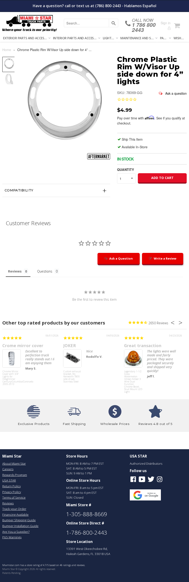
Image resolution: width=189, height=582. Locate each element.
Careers (7, 469)
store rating (33, 565)
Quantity (125, 169)
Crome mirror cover (22, 345)
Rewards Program (14, 475)
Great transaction (142, 345)
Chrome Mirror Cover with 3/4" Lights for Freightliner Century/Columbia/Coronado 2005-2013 (12, 378)
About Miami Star (14, 463)
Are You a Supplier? (16, 532)
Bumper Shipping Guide (19, 520)
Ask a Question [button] (121, 258)
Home (6, 49)
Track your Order (14, 509)
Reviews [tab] (15, 271)
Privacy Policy (11, 492)
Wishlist (180, 38)
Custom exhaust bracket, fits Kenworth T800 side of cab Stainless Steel (72, 376)
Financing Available (15, 514)
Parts (164, 38)
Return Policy (11, 486)
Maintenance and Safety (138, 38)
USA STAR (9, 480)
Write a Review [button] (165, 258)
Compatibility (19, 190)
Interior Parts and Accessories (76, 38)
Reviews (8, 503)
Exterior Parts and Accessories (26, 38)
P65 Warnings (11, 537)
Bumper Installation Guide (20, 526)
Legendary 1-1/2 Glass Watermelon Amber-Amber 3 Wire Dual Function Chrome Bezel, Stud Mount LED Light (133, 379)
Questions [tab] (44, 271)
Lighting (109, 38)
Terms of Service (14, 497)
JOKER (69, 345)
